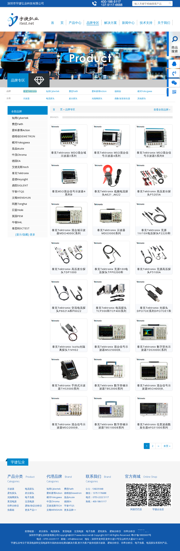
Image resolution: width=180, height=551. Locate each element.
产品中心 (75, 23)
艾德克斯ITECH (54, 505)
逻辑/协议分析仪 (33, 505)
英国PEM (17, 216)
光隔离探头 (13, 497)
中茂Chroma (19, 154)
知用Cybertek (20, 118)
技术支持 (146, 23)
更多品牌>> (70, 509)
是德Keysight (20, 179)
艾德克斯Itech (20, 167)
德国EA (16, 161)
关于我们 (164, 23)
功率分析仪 (13, 505)
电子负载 (29, 497)
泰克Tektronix (20, 173)
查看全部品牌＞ (162, 109)
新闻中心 (128, 23)
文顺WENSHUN (21, 197)
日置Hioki (17, 210)
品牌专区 (92, 23)
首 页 (57, 23)
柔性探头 (12, 493)
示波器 (10, 488)
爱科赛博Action (21, 130)
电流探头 (29, 488)
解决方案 (110, 23)
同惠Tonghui (19, 203)
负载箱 (10, 509)
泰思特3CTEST (21, 228)
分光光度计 (143, 531)
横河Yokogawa (21, 142)
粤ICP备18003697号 (141, 535)
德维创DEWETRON (23, 136)
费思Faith (17, 124)
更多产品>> (31, 509)
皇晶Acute (18, 148)
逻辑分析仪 (115, 531)
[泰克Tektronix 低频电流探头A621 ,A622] (111, 175)
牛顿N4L (17, 222)
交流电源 (29, 501)
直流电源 (12, 501)
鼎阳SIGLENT (20, 185)
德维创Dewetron (73, 493)
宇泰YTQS (18, 191)
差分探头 (29, 493)
